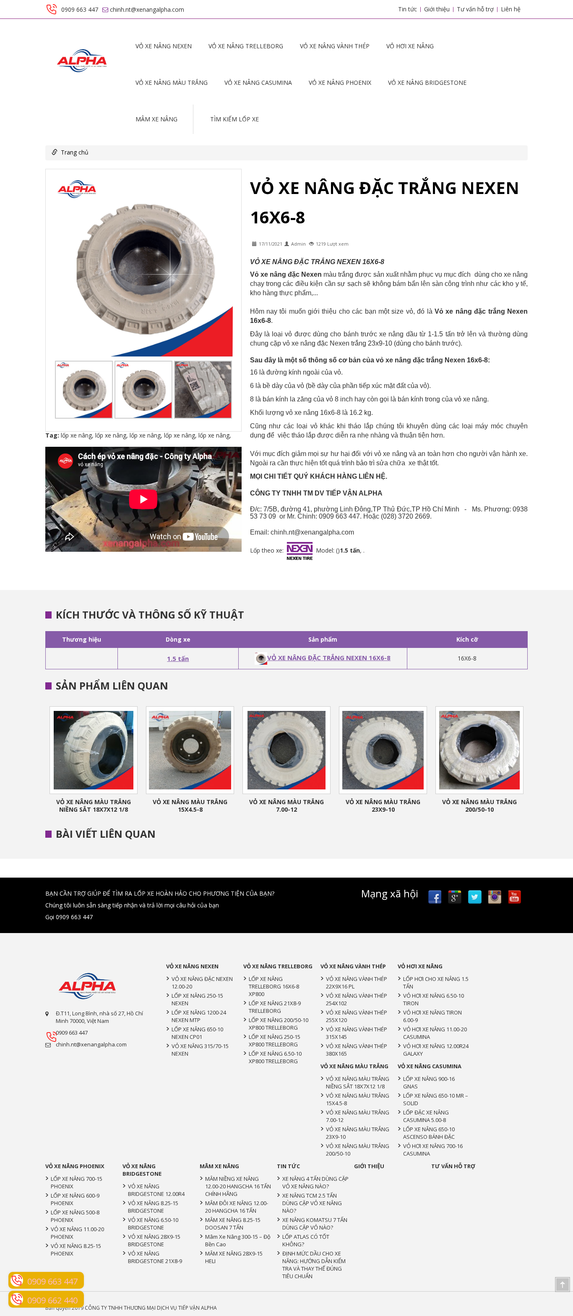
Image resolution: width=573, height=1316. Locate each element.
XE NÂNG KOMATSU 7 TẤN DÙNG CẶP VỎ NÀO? (314, 1223)
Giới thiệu (437, 9)
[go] (454, 897)
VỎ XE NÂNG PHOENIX (340, 83)
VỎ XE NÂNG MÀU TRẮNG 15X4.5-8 (190, 805)
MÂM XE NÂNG (156, 119)
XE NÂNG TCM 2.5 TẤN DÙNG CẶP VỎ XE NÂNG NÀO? (312, 1203)
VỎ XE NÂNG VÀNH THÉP (335, 46)
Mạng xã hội (389, 893)
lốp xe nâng (76, 435)
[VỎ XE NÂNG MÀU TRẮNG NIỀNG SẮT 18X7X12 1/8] (93, 750)
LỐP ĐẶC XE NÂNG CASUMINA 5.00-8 (426, 1116)
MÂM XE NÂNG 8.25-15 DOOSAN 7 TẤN (232, 1223)
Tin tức (407, 9)
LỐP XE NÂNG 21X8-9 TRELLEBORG (275, 1007)
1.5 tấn (178, 658)
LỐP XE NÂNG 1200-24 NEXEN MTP (199, 1016)
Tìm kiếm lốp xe (234, 119)
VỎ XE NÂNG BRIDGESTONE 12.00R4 (156, 1190)
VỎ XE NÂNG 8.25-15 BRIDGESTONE (153, 1206)
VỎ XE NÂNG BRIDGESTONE (427, 83)
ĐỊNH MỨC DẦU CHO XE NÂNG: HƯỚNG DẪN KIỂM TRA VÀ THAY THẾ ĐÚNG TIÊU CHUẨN (314, 1265)
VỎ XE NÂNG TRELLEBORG (245, 46)
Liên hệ (511, 9)
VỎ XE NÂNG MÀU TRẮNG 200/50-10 (479, 805)
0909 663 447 (72, 1032)
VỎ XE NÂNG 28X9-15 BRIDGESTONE (154, 1240)
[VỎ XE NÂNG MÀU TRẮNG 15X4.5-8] (190, 750)
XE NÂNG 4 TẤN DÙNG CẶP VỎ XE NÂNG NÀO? (315, 1182)
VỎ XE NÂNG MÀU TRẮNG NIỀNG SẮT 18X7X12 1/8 (93, 805)
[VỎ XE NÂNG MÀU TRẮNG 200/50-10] (479, 750)
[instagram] (495, 897)
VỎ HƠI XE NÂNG (410, 46)
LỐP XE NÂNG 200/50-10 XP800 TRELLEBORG (278, 1023)
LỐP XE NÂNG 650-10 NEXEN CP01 (197, 1033)
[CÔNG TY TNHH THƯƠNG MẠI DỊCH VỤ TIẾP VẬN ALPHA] (82, 59)
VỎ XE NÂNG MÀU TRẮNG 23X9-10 (383, 805)
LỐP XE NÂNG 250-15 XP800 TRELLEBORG (274, 1040)
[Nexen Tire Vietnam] (87, 984)
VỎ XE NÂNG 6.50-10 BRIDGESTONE (153, 1223)
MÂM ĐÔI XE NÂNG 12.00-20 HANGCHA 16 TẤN (236, 1206)
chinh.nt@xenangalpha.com (91, 1044)
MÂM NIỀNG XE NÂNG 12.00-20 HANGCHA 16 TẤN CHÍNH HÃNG (238, 1186)
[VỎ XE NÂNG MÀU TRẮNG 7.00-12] (286, 750)
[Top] (562, 1284)
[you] (515, 897)
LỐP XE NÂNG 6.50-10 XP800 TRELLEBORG (275, 1057)
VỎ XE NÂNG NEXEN (163, 46)
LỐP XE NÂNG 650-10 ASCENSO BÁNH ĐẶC (429, 1132)
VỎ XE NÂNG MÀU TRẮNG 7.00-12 (286, 805)
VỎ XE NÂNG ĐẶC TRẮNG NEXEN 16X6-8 (329, 657)
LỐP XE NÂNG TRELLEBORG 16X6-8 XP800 (274, 986)
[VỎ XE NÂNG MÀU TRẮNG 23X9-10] (383, 750)
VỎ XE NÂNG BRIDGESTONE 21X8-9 (155, 1257)
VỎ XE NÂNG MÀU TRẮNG (171, 83)
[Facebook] (434, 897)
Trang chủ (75, 152)
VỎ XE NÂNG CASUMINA (258, 83)
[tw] (475, 897)
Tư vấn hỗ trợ (475, 9)
